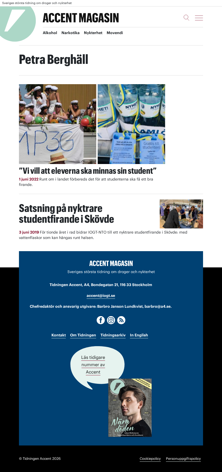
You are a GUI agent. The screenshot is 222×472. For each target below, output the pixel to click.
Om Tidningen (83, 335)
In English (139, 335)
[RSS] (121, 320)
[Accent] (111, 263)
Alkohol (50, 32)
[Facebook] (101, 320)
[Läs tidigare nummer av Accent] (130, 408)
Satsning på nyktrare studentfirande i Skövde (66, 213)
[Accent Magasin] (81, 18)
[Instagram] (111, 320)
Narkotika (70, 32)
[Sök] (186, 18)
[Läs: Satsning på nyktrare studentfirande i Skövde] (181, 213)
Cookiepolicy (150, 458)
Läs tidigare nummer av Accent (93, 365)
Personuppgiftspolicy (183, 458)
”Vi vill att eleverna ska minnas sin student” (88, 171)
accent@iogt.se (101, 295)
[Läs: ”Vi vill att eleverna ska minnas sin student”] (92, 124)
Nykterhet (93, 32)
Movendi (115, 32)
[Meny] (199, 18)
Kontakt (58, 335)
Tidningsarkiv (113, 335)
